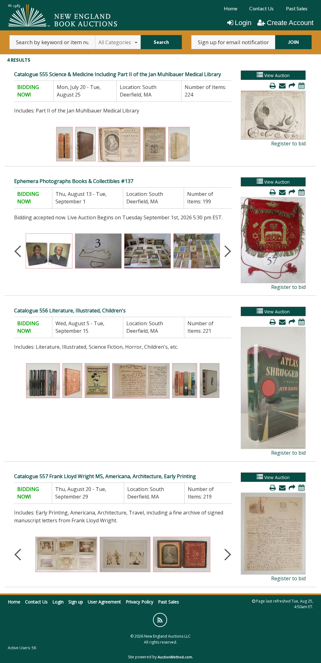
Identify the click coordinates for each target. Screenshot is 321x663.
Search (161, 42)
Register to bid (288, 143)
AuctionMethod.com (175, 657)
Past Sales (297, 8)
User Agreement (104, 602)
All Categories (114, 42)
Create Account (290, 23)
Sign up (75, 602)
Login (243, 23)
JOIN (293, 42)
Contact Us (261, 8)
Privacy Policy (139, 602)
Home (230, 8)
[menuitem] (230, 8)
